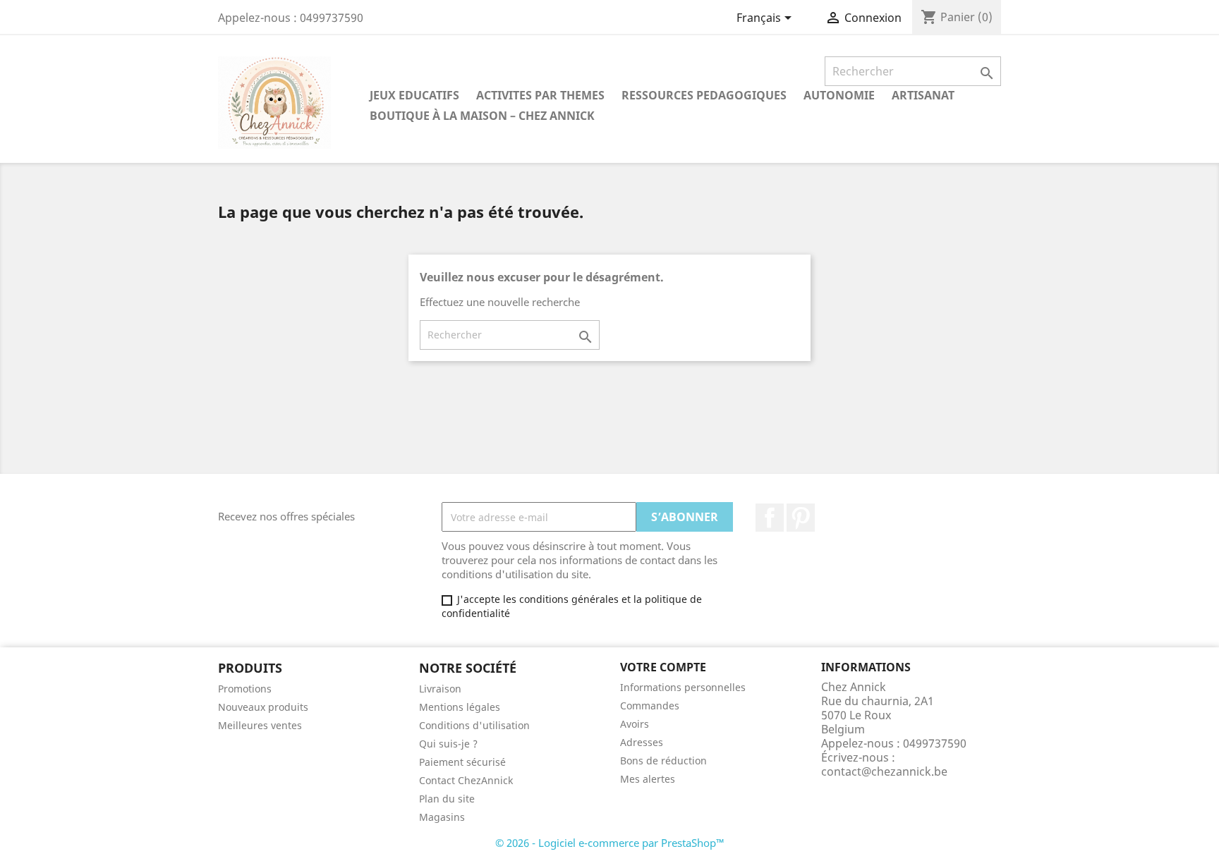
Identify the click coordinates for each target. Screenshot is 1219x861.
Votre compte (663, 667)
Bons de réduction (663, 760)
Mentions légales (459, 707)
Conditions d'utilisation (474, 725)
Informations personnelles (683, 687)
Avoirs (634, 724)
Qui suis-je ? (448, 743)
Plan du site (447, 798)
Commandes (649, 705)
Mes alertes (647, 779)
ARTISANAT (923, 95)
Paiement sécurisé (462, 762)
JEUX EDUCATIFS (414, 95)
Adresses (641, 742)
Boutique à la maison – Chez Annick (482, 115)
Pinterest (801, 517)
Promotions (245, 688)
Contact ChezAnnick (466, 780)
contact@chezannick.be (884, 771)
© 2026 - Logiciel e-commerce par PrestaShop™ (609, 843)
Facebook (770, 517)
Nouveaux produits (263, 707)
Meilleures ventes (260, 725)
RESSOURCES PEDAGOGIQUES (704, 95)
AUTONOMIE (839, 95)
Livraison (440, 688)
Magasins (442, 817)
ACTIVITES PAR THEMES (540, 95)
